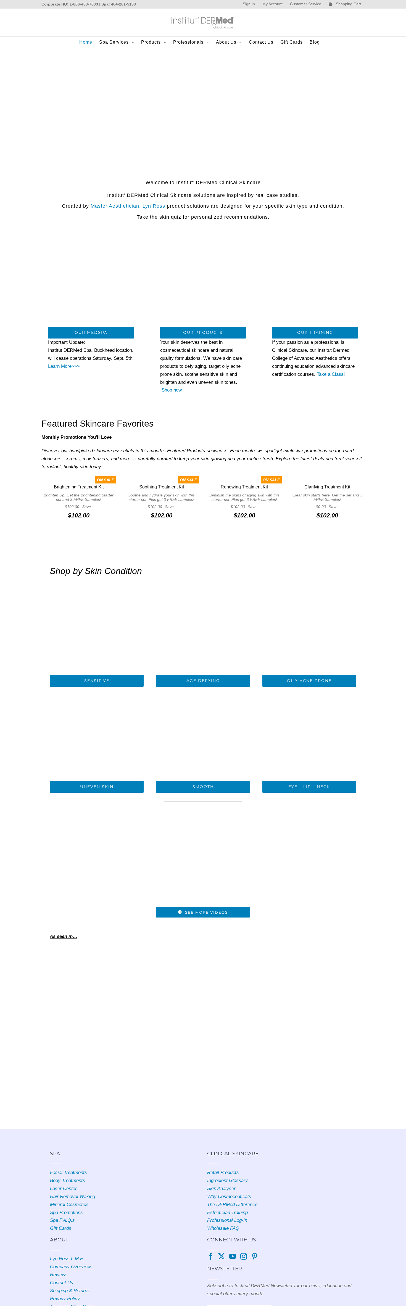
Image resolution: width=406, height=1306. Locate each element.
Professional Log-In (227, 1220)
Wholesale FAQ (223, 1228)
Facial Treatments (68, 1172)
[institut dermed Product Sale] (203, 50)
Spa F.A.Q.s (62, 1220)
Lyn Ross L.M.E (66, 1258)
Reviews (59, 1274)
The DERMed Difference (232, 1204)
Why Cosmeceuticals (229, 1196)
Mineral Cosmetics (69, 1204)
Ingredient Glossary (227, 1180)
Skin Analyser (221, 1188)
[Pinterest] (254, 1256)
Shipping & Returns (70, 1290)
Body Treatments (67, 1180)
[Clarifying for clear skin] (309, 583)
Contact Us (61, 1282)
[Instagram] (243, 1256)
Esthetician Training (227, 1212)
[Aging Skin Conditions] (203, 583)
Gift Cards (60, 1228)
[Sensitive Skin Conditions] (97, 583)
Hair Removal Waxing (72, 1196)
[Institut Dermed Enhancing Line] (309, 689)
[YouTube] (232, 1256)
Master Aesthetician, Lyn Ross (128, 206)
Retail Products (223, 1172)
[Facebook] (210, 1256)
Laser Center (63, 1188)
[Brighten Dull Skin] (97, 689)
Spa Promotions (66, 1212)
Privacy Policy (65, 1298)
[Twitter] (221, 1256)
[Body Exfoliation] (203, 689)
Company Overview (70, 1266)
